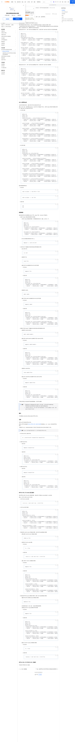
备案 (62, 1)
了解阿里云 (39, 1)
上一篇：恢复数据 (23, 669)
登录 (72, 1)
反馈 (40, 674)
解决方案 (19, 1)
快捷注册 (7, 19)
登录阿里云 (18, 18)
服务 (34, 1)
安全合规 (37, 7)
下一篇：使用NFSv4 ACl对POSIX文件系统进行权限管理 (46, 669)
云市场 (28, 1)
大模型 (12, 1)
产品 (15, 1)
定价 (25, 1)
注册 (68, 1)
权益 (22, 1)
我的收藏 (55, 13)
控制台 (65, 1)
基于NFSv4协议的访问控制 (44, 7)
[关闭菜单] (2, 2)
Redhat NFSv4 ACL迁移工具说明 (34, 424)
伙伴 (32, 1)
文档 (60, 1)
